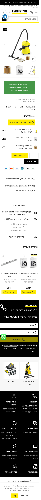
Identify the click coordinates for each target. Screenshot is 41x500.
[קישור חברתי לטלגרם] (17, 190)
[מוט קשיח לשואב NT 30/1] (9, 262)
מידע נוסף (24, 496)
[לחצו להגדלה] (33, 58)
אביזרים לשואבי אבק (27, 280)
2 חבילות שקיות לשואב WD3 (28, 274)
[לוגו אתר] (19, 12)
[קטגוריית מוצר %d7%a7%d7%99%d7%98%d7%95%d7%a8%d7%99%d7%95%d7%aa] (10, 373)
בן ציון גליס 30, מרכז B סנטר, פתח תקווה (23, 6)
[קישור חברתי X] (25, 190)
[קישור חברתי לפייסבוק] (28, 190)
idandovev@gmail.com (28, 412)
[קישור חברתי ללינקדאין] (20, 190)
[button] (35, 45)
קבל (14, 496)
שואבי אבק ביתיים (29, 102)
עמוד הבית (31, 99)
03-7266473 (11, 317)
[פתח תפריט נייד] (36, 12)
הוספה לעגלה (18, 155)
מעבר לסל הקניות (15, 91)
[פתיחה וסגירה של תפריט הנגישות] (5, 16)
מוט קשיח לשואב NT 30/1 (9, 274)
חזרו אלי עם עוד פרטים (20, 122)
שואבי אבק (21, 99)
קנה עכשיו (29, 161)
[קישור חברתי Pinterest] (22, 190)
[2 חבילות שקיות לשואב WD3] (28, 262)
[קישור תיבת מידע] (8, 452)
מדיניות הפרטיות (10, 346)
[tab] (19, 205)
